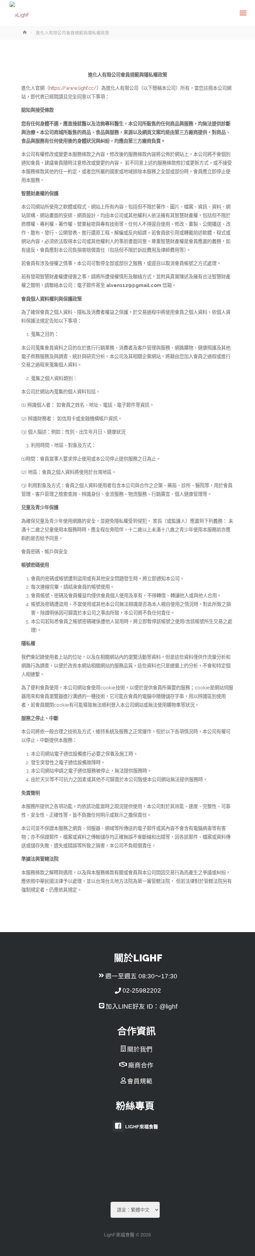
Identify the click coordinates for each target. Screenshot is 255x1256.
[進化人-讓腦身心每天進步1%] (19, 13)
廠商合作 (140, 1065)
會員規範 (139, 1081)
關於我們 (139, 1049)
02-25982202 (142, 990)
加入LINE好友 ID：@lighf (141, 1006)
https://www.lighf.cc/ (73, 88)
